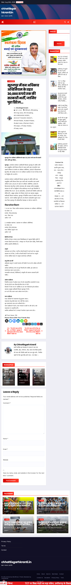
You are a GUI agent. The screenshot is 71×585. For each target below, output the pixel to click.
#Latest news (18, 123)
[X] (6, 321)
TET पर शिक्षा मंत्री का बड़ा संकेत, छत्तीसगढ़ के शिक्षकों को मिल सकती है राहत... (36, 583)
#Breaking (34, 110)
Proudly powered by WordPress (10, 577)
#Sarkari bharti (28, 123)
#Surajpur (17, 126)
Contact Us (40, 577)
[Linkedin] (18, 321)
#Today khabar (26, 126)
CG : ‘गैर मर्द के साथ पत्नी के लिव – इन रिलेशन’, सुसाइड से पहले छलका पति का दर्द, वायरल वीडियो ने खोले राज (15, 330)
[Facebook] (14, 321)
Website (5, 460)
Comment (7, 403)
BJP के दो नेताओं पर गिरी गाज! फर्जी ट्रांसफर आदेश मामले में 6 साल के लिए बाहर (17, 505)
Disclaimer (47, 577)
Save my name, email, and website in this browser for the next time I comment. (23, 474)
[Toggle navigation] (34, 22)
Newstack (26, 577)
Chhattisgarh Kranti (22, 108)
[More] (25, 321)
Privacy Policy (6, 541)
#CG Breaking (28, 113)
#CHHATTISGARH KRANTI (23, 118)
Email (5, 449)
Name (5, 439)
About (43, 574)
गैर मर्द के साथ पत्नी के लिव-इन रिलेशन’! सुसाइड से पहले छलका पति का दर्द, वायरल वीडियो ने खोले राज (32, 330)
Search (53, 31)
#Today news (18, 128)
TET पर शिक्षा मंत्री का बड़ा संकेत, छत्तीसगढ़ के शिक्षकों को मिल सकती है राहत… (18, 524)
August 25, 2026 (11, 508)
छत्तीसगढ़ (7, 500)
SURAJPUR (11, 81)
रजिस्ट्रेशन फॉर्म (40, 581)
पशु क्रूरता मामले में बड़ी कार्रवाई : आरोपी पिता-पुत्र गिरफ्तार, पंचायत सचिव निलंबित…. (52, 524)
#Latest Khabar (29, 120)
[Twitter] (10, 321)
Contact (3, 550)
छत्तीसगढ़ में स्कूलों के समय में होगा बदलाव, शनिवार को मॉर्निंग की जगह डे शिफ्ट (52, 505)
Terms (3, 546)
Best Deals (55, 574)
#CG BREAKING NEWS (21, 115)
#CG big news (18, 113)
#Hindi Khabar (18, 120)
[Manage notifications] (3, 581)
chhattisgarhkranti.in (8, 10)
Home (38, 574)
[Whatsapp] (22, 321)
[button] (65, 22)
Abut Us (48, 574)
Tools (62, 577)
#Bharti (27, 110)
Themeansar (4, 578)
